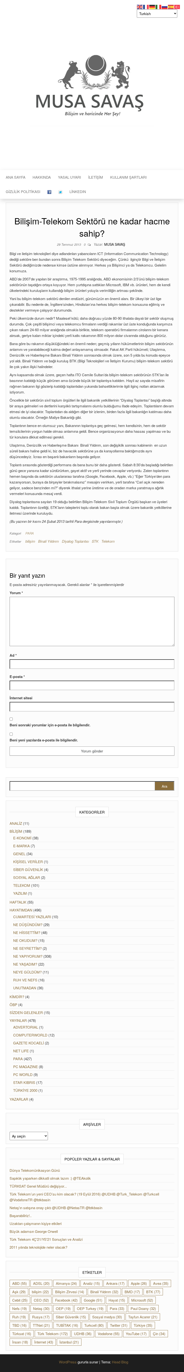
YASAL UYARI (69, 177)
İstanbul (69, 1341)
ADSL (41, 1283)
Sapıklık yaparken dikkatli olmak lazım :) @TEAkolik (50, 1178)
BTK (153, 1291)
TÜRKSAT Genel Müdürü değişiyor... (38, 1186)
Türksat (21, 1333)
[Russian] (165, 6)
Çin (159, 1333)
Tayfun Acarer (142, 1316)
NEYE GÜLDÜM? (27, 971)
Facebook (66, 1300)
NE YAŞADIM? (25, 964)
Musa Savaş (114, 244)
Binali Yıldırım (48, 541)
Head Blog (120, 1361)
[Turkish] (177, 6)
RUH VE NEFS (25, 979)
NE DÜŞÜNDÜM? (27, 924)
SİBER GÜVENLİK (28, 869)
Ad (13, 655)
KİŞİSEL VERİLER (28, 861)
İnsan (20, 1341)
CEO (41, 1300)
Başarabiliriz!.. (21, 1215)
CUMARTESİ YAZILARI (32, 916)
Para (117, 1308)
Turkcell (94, 1325)
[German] (152, 6)
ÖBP (13, 1004)
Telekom (108, 541)
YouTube (136, 1333)
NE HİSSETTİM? (26, 932)
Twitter (118, 1325)
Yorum (16, 592)
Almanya (66, 1283)
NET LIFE (21, 1050)
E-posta (17, 676)
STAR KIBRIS (24, 1082)
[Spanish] (171, 6)
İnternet (43, 1341)
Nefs (19, 1308)
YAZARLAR (19, 1099)
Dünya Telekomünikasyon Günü (35, 1170)
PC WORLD (23, 1074)
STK (95, 541)
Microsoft (142, 1300)
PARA (29, 533)
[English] (140, 6)
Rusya (41, 1316)
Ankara (115, 1283)
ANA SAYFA (15, 177)
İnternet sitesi (21, 697)
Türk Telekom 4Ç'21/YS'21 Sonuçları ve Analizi (46, 1239)
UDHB (83, 1333)
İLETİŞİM (95, 177)
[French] (146, 6)
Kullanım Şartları (128, 177)
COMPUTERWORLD (30, 1034)
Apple (139, 1283)
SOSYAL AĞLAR (26, 877)
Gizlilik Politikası (23, 191)
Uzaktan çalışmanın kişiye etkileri (36, 1223)
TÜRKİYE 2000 (25, 1090)
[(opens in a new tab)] (49, 191)
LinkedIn (77, 191)
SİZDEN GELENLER (26, 1012)
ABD (19, 1283)
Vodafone (109, 1333)
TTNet (41, 1325)
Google (93, 1300)
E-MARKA (21, 845)
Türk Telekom (52, 1333)
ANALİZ (16, 823)
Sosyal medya (107, 1316)
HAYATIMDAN (21, 909)
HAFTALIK (18, 902)
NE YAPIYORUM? (27, 956)
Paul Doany (143, 1308)
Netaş (41, 1308)
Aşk (19, 1291)
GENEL (19, 853)
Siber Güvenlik (71, 1316)
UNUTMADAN (24, 987)
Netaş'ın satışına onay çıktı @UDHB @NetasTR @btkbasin (56, 1207)
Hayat (117, 1300)
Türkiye (143, 1325)
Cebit (20, 1300)
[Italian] (158, 6)
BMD (132, 1291)
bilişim (30, 541)
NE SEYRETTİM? (27, 948)
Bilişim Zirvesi (69, 1291)
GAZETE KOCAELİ (28, 1042)
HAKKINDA (42, 177)
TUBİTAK (67, 1325)
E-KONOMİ (22, 837)
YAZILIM (20, 893)
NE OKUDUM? (25, 940)
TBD (19, 1325)
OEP (63, 1308)
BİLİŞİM (16, 831)
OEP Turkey (90, 1308)
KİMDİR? (17, 996)
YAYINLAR (18, 1020)
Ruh (19, 1316)
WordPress (68, 1361)
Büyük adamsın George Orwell (34, 1231)
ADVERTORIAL (25, 1027)
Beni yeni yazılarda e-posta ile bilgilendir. (44, 740)
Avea (160, 1283)
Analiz (91, 1283)
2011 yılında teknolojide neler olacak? (38, 1247)
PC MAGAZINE (25, 1066)
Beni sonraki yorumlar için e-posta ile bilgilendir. (50, 725)
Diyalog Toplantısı (75, 541)
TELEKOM (21, 885)
